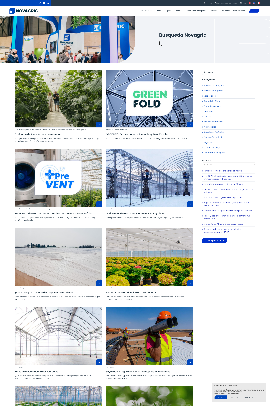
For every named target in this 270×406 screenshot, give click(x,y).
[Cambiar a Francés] (259, 3)
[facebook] (36, 3)
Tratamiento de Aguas (214, 152)
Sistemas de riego (212, 147)
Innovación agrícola (213, 121)
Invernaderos (210, 127)
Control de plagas (212, 106)
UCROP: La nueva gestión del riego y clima (224, 197)
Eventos (207, 116)
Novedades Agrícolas (214, 132)
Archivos (206, 160)
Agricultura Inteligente (214, 85)
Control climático (212, 101)
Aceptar (221, 397)
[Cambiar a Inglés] (254, 3)
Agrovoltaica (210, 96)
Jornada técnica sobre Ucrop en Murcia (223, 170)
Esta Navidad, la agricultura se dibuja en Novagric (228, 210)
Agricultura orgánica (213, 90)
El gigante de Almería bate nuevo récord (224, 224)
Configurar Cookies (249, 397)
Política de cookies (233, 393)
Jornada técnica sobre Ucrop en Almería (224, 184)
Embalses (208, 111)
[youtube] (44, 3)
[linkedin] (48, 3)
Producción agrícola (213, 137)
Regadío (208, 142)
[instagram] (40, 3)
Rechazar (234, 397)
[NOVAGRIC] (23, 9)
